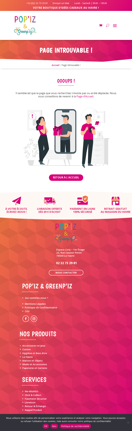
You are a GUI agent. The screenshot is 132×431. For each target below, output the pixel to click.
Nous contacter (66, 272)
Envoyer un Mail (60, 3)
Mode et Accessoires (34, 364)
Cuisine (26, 349)
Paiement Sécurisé (36, 398)
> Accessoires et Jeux (32, 345)
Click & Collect (33, 395)
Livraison (30, 402)
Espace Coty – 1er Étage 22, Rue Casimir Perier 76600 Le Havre (70, 252)
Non (54, 426)
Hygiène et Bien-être (34, 353)
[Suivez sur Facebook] (26, 318)
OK (45, 426)
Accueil (55, 65)
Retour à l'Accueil (66, 177)
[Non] (128, 422)
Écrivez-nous (16, 212)
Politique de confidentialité (75, 426)
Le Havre (27, 356)
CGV (27, 311)
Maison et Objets (32, 360)
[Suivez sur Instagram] (34, 318)
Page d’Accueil (84, 96)
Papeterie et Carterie (34, 368)
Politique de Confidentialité (41, 307)
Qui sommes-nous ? (36, 297)
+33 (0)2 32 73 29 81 (38, 3)
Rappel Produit (33, 410)
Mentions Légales (35, 303)
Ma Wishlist (31, 391)
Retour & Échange (35, 406)
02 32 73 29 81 (66, 263)
